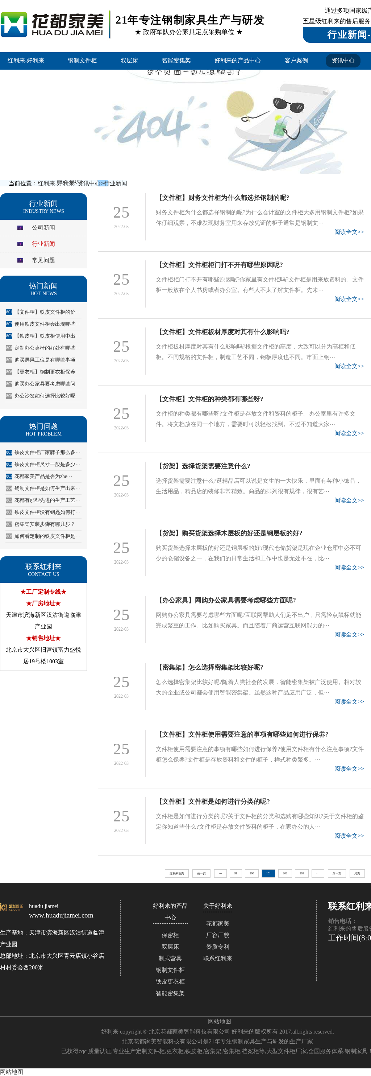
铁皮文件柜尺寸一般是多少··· (43, 464)
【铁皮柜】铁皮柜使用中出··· (43, 336)
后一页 (337, 873)
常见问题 (43, 260)
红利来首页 (177, 873)
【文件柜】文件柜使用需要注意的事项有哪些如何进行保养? (242, 734)
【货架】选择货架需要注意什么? (203, 466)
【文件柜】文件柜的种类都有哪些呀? (209, 399)
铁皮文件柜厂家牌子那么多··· (43, 452)
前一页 (201, 873)
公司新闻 (43, 227)
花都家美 (217, 923)
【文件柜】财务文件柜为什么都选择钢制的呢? (222, 197)
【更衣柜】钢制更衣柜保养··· (43, 372)
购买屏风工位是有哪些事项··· (43, 360)
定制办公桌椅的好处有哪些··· (43, 348)
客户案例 (296, 60)
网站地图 (219, 1021)
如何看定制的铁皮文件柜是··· (43, 536)
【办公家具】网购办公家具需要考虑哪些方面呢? (226, 600)
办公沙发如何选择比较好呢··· (43, 396)
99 (235, 873)
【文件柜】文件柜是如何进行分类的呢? (213, 801)
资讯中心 (343, 60)
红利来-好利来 (26, 60)
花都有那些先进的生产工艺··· (43, 500)
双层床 (129, 60)
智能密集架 (176, 60)
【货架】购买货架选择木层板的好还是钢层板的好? (229, 533)
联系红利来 (217, 958)
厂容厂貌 (217, 935)
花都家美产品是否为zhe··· (39, 476)
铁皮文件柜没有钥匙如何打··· (43, 512)
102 (285, 873)
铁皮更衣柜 (170, 981)
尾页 (357, 873)
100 (252, 873)
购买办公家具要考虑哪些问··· (43, 384)
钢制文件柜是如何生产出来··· (43, 488)
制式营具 (170, 958)
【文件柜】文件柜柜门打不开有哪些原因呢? (219, 264)
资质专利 (217, 947)
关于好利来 (217, 906)
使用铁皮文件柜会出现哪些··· (43, 324)
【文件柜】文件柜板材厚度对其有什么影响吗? (222, 331)
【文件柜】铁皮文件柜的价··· (43, 312)
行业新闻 (115, 183)
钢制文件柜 (82, 60)
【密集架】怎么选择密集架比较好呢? (209, 667)
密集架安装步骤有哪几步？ (40, 524)
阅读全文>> (349, 232)
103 (302, 873)
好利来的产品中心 (237, 60)
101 (268, 873)
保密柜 (170, 935)
